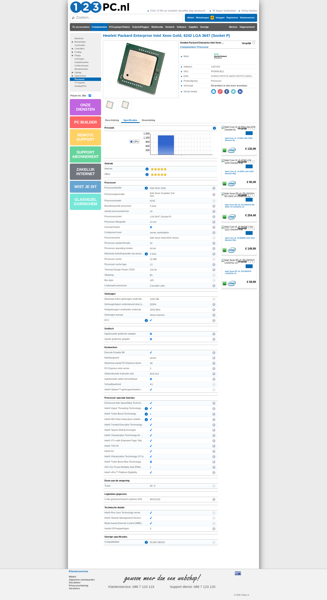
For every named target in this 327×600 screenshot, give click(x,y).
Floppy (78, 55)
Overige (204, 27)
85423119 (155, 499)
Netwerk (169, 27)
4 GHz (153, 254)
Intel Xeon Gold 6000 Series (164, 238)
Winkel (190, 17)
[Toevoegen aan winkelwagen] (249, 133)
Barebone (79, 38)
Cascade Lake (157, 285)
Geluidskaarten (82, 62)
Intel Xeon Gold (158, 188)
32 (151, 243)
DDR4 (153, 304)
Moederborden (81, 69)
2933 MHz (155, 309)
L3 (151, 264)
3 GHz (153, 206)
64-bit (153, 248)
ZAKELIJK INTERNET (85, 171)
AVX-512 (154, 374)
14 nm (153, 222)
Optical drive (80, 76)
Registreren (232, 17)
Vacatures (74, 588)
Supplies (193, 27)
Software (181, 27)
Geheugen (79, 59)
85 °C (153, 486)
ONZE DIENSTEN (85, 107)
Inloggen (220, 17)
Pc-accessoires (81, 27)
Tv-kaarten (80, 83)
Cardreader (80, 45)
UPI (152, 280)
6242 (152, 200)
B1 (151, 275)
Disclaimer (75, 582)
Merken (233, 27)
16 (151, 211)
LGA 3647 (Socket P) (160, 216)
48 (151, 363)
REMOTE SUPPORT (85, 137)
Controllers (80, 48)
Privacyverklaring (78, 585)
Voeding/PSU (80, 86)
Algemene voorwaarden (82, 579)
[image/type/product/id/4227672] (140, 69)
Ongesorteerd (247, 27)
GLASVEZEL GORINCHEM (85, 201)
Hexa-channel (157, 315)
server (153, 358)
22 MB (153, 259)
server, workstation (159, 232)
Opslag (78, 72)
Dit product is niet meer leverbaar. (229, 85)
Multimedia (157, 27)
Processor (80, 79)
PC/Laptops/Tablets (119, 27)
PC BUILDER (85, 122)
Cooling (78, 52)
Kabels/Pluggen (140, 27)
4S (151, 384)
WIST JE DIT (85, 187)
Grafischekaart (81, 65)
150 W (153, 270)
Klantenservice (247, 17)
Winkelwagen (204, 17)
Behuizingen (80, 42)
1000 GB (154, 299)
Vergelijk (246, 43)
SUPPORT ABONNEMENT (85, 154)
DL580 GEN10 (157, 542)
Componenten (99, 27)
